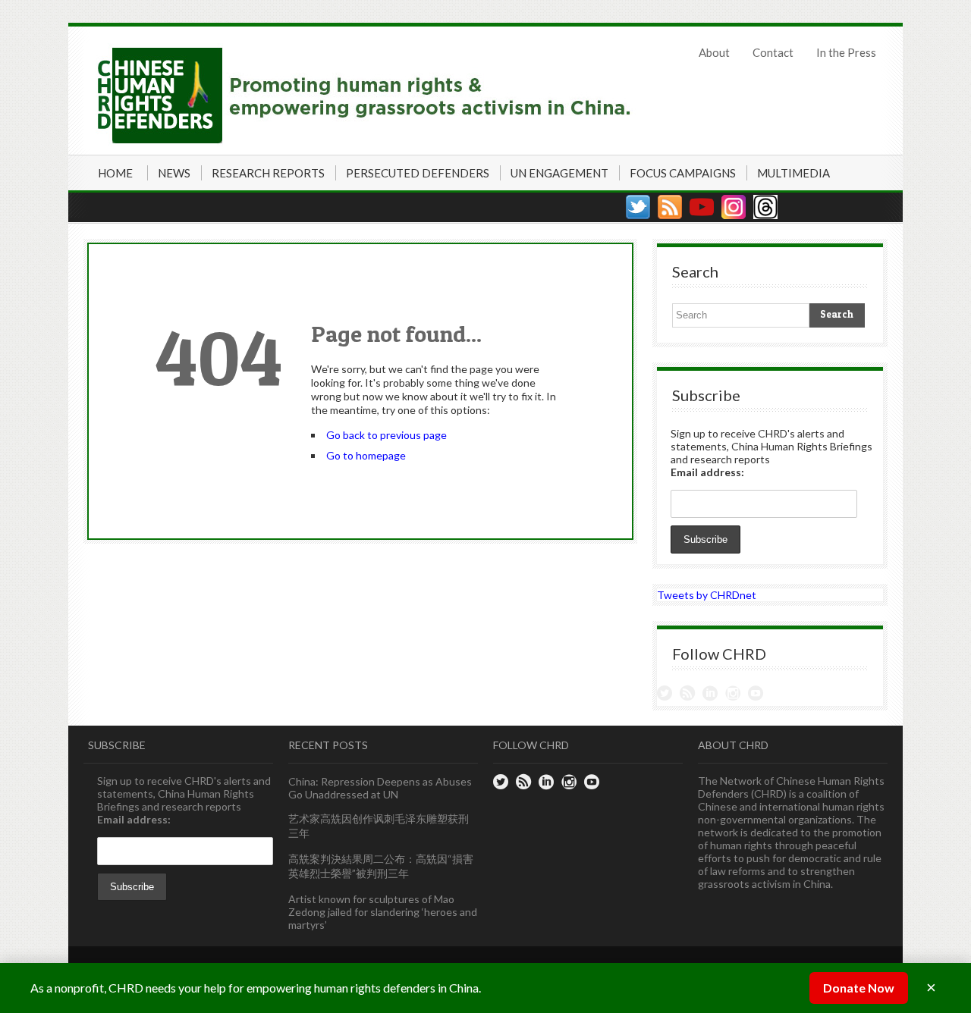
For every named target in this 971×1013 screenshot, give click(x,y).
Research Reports (268, 173)
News (174, 173)
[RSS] (670, 207)
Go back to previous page (386, 434)
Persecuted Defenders (417, 173)
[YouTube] (702, 207)
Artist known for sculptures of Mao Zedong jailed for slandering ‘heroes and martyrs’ (382, 911)
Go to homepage (366, 455)
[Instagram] (733, 207)
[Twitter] (638, 207)
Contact (773, 52)
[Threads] (765, 207)
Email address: (707, 472)
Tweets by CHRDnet (706, 594)
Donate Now (858, 987)
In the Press (846, 52)
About (714, 52)
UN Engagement (559, 173)
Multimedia (793, 173)
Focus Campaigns (683, 173)
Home (115, 173)
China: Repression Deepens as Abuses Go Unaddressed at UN (380, 788)
